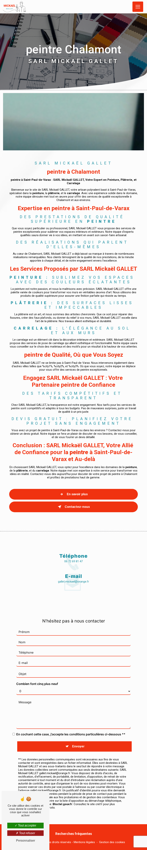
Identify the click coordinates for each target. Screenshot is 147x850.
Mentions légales (84, 842)
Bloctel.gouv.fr (62, 804)
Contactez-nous (77, 507)
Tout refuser (26, 833)
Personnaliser (25, 840)
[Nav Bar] (137, 7)
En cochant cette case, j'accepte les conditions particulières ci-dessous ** (70, 734)
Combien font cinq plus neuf (37, 684)
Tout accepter (26, 825)
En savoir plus (77, 494)
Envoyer (78, 746)
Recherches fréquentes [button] (73, 834)
